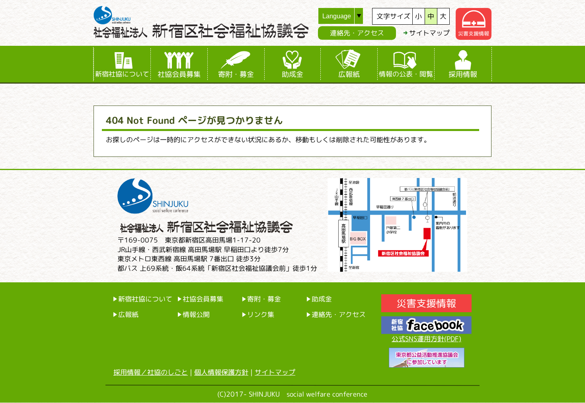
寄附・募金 (236, 74)
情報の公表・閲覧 (406, 73)
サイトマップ (429, 32)
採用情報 (462, 74)
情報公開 (196, 314)
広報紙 (349, 74)
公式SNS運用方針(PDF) (426, 338)
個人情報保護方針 (221, 372)
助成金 (292, 74)
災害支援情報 (473, 33)
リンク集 (260, 314)
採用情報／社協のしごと (150, 372)
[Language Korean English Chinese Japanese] (345, 16)
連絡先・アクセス (357, 32)
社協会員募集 (179, 74)
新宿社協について (122, 73)
